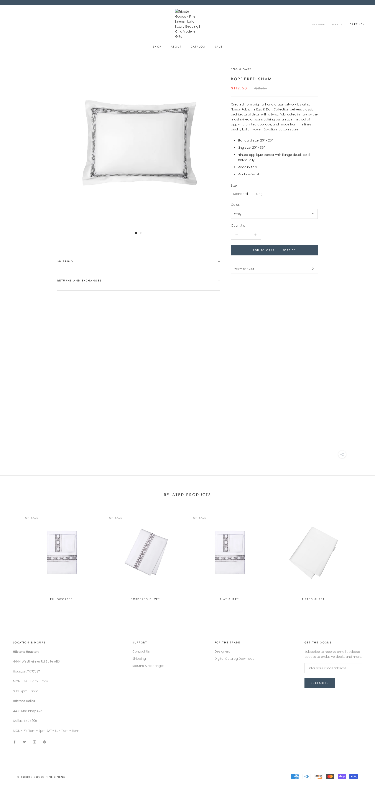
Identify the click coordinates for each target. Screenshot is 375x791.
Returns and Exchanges (79, 281)
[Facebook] (14, 741)
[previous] (13, 555)
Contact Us (141, 651)
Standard (240, 194)
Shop (157, 47)
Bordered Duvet (145, 599)
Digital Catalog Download (235, 658)
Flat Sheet (229, 599)
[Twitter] (24, 741)
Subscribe (320, 683)
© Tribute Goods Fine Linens (41, 777)
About (176, 47)
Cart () (357, 24)
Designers (222, 651)
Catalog (198, 47)
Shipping (65, 261)
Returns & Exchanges (148, 666)
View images (244, 268)
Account (319, 24)
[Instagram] (34, 741)
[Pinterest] (44, 741)
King (259, 194)
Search (337, 24)
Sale (218, 47)
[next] (361, 555)
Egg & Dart (241, 69)
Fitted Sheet (313, 599)
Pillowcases (61, 599)
